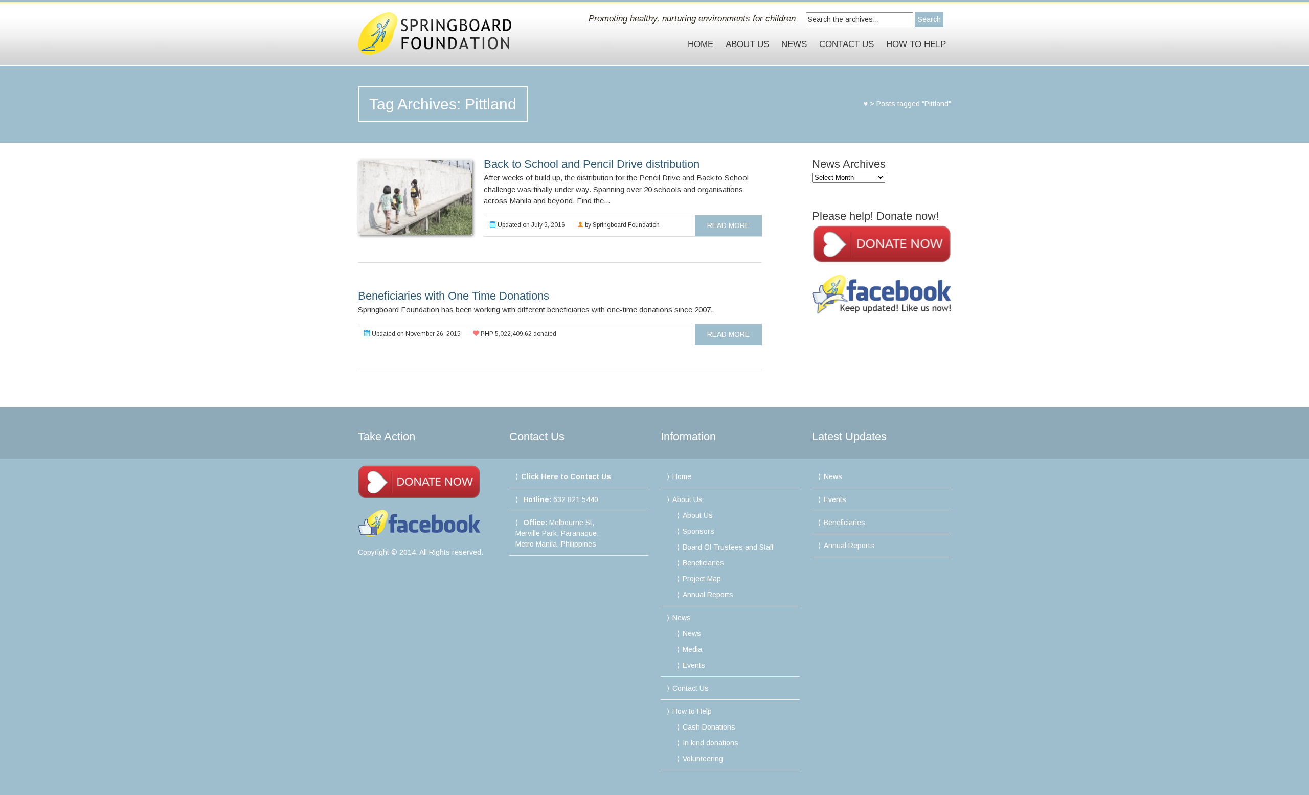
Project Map (702, 579)
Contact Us (846, 44)
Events (694, 665)
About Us (747, 44)
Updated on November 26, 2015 (415, 333)
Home (700, 44)
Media (692, 649)
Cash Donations (709, 727)
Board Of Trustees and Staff (728, 547)
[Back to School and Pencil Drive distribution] (414, 197)
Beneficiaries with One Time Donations (453, 295)
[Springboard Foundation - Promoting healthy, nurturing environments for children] (446, 33)
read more (728, 225)
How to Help (916, 44)
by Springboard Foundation (621, 225)
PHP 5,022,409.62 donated (517, 333)
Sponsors (698, 531)
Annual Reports (708, 594)
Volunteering (703, 759)
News (794, 44)
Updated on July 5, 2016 (530, 225)
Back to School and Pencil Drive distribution (591, 163)
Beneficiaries (703, 563)
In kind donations (710, 743)
